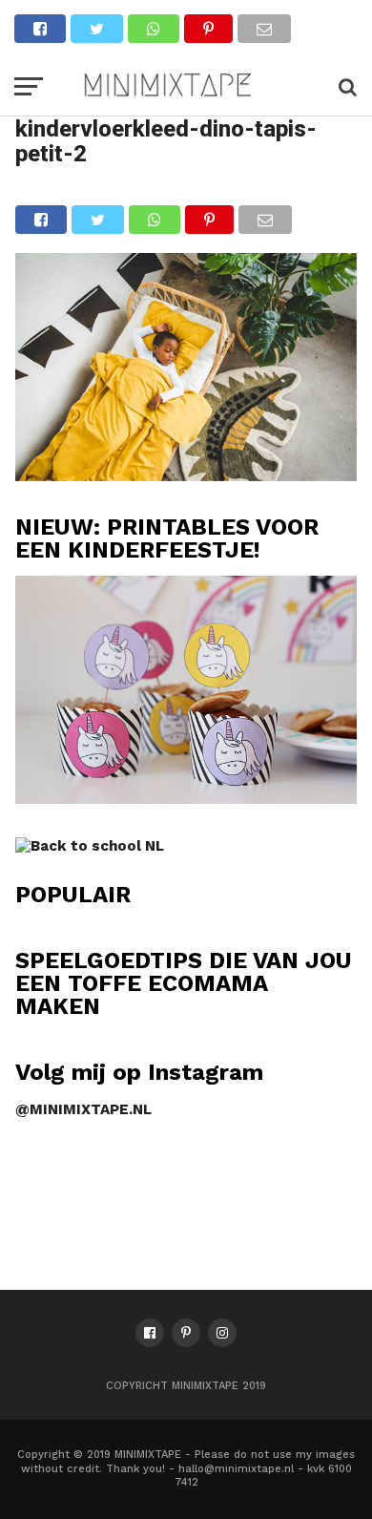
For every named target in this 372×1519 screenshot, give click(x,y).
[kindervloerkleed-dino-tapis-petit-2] (185, 475)
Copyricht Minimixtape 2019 (186, 1386)
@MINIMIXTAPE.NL (83, 1109)
